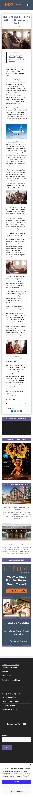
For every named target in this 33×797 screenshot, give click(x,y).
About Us (5, 672)
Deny (16, 787)
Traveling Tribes (8, 705)
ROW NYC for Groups (16, 544)
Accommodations (16, 27)
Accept (16, 782)
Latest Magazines (9, 697)
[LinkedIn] (21, 411)
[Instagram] (18, 411)
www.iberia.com (11, 395)
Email (4, 735)
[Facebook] (12, 411)
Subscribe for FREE (9, 667)
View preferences (16, 792)
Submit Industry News (11, 680)
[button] (30, 765)
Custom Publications (10, 701)
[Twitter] (15, 411)
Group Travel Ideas (9, 710)
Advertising (6, 676)
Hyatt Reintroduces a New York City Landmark (16, 508)
